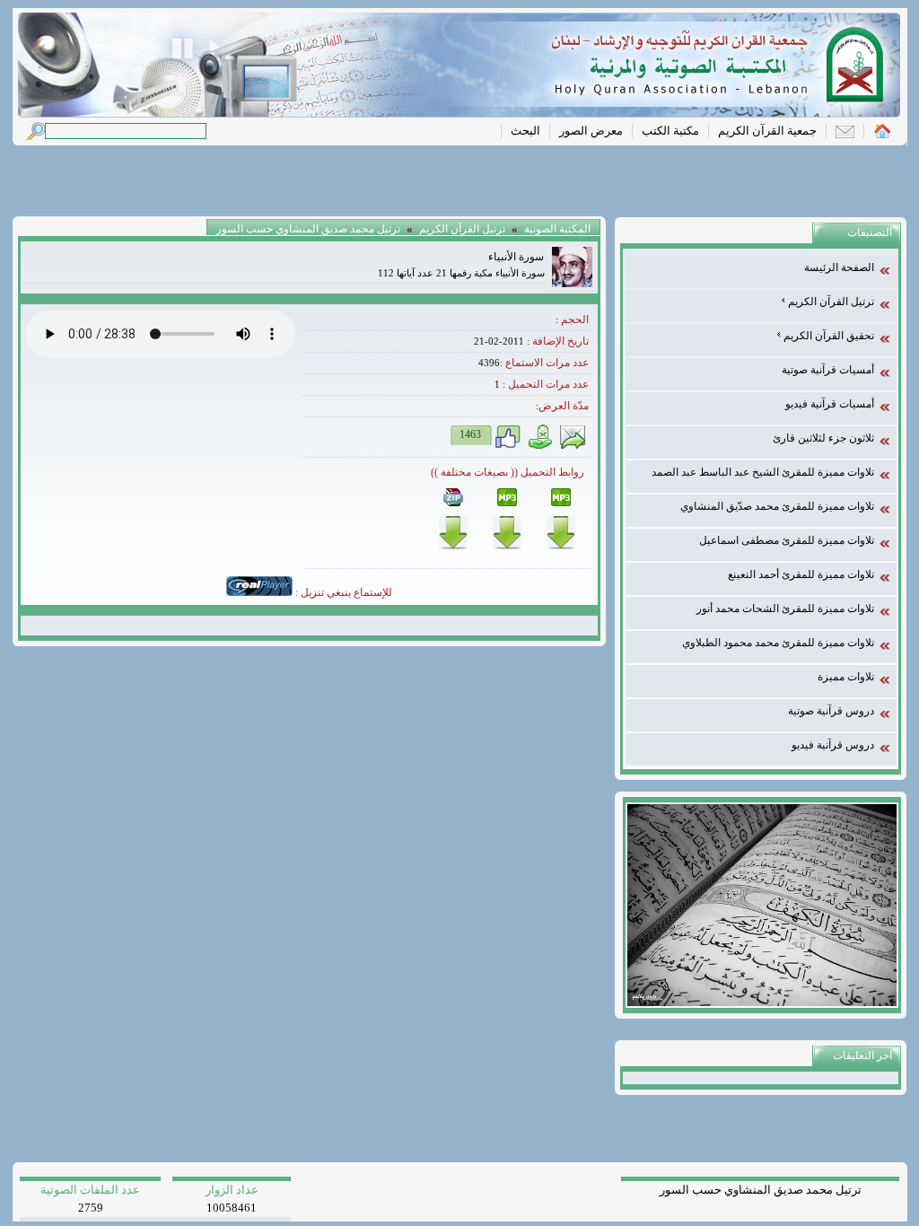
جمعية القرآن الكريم (767, 130)
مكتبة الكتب (670, 130)
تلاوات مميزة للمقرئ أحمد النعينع (801, 574)
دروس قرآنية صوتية (831, 711)
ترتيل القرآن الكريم (829, 301)
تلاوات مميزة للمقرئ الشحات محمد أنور (785, 608)
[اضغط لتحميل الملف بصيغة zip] (453, 545)
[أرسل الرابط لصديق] (572, 446)
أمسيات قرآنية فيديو (829, 404)
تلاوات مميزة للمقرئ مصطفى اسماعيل (786, 540)
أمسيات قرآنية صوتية (828, 369)
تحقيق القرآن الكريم (827, 335)
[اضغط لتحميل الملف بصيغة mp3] (507, 545)
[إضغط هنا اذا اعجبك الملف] (508, 446)
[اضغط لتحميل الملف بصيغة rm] (561, 545)
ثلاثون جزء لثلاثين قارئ (823, 438)
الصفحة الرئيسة (839, 267)
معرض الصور (591, 130)
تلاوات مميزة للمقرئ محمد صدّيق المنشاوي (777, 506)
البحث (525, 130)
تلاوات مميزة (846, 676)
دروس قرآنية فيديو (833, 745)
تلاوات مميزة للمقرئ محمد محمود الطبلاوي (778, 642)
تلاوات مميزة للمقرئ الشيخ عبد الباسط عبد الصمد (763, 472)
